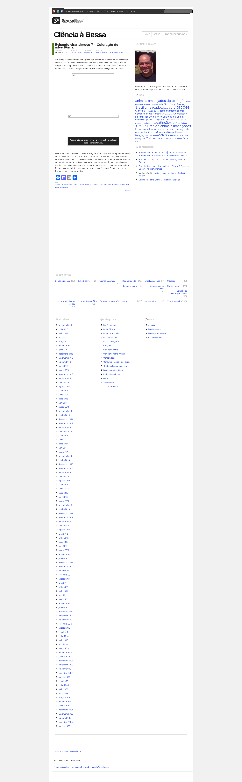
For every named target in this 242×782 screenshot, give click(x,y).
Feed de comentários (157, 333)
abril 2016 (63, 366)
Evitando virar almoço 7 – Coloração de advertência (86, 46)
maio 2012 (63, 542)
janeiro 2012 (64, 558)
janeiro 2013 (64, 509)
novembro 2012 (66, 517)
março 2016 (64, 370)
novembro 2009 (66, 664)
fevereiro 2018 (65, 325)
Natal (154, 129)
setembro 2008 (66, 722)
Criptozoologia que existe (66, 302)
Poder (137, 132)
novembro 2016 (66, 358)
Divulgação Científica (87, 301)
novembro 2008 (66, 714)
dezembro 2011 (66, 562)
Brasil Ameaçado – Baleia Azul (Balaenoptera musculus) (164, 155)
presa (101, 184)
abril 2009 (63, 693)
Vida (106, 11)
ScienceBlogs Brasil (74, 11)
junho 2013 (64, 488)
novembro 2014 (66, 423)
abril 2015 (63, 403)
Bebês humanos (62, 281)
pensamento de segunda (175, 129)
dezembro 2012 (66, 513)
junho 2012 (63, 538)
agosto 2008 (64, 726)
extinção (163, 123)
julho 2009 (63, 681)
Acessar (151, 325)
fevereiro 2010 (65, 652)
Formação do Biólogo (178, 123)
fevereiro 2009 (65, 701)
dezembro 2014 (66, 419)
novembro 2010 (66, 615)
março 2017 (64, 341)
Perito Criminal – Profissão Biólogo (164, 180)
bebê (161, 104)
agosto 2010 (64, 628)
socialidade (178, 135)
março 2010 (64, 648)
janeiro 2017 (64, 349)
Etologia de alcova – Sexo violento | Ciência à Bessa (162, 166)
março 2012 (64, 550)
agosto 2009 (64, 677)
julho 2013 (63, 484)
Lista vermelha (143, 129)
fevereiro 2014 (65, 456)
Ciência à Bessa (61, 751)
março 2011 (64, 599)
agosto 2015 (64, 386)
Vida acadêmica (174, 301)
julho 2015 (63, 390)
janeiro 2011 (64, 607)
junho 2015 (64, 394)
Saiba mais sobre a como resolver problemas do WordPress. (81, 767)
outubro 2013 (65, 472)
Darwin (172, 120)
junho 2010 (64, 636)
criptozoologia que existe (159, 120)
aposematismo (68, 184)
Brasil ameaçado (148, 107)
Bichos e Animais (101, 52)
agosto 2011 (64, 579)
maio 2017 (63, 333)
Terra (99, 11)
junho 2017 (63, 329)
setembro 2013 (65, 476)
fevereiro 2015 (65, 411)
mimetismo (81, 184)
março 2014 (64, 452)
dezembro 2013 (66, 464)
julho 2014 (63, 435)
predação (96, 184)
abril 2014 (63, 448)
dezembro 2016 (66, 354)
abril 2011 (63, 595)
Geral (124, 301)
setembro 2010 (65, 624)
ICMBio (140, 126)
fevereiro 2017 (65, 345)
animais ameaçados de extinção (160, 101)
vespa (57, 187)
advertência (59, 184)
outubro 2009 (65, 669)
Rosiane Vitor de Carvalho (150, 159)
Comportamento (129, 286)
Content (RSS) (75, 751)
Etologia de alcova (148, 123)
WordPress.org (155, 337)
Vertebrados (150, 301)
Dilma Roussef (180, 120)
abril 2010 (63, 644)
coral (75, 184)
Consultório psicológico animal (178, 292)
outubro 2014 (65, 427)
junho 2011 (63, 587)
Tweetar (128, 190)
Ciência (139, 110)
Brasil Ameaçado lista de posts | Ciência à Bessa (161, 152)
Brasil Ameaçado (152, 281)
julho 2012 (63, 534)
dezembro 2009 (66, 660)
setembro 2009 (66, 673)
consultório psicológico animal (166, 116)
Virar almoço (64, 187)
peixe (158, 129)
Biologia (180, 104)
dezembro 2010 (66, 611)
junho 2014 (64, 439)
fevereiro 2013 (65, 505)
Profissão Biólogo (166, 132)
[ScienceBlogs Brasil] (68, 23)
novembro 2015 (66, 374)
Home (147, 34)
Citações (181, 107)
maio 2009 (63, 689)
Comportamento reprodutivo (150, 113)
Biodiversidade (129, 281)
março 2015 (64, 407)
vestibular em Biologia (174, 139)
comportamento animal (172, 110)
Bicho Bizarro (170, 104)
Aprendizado (148, 104)
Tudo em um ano (155, 138)
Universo (90, 11)
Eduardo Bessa (76, 52)
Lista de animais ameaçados (169, 126)
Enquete (138, 123)
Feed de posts (154, 329)
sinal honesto (124, 184)
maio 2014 (63, 443)
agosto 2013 (64, 480)
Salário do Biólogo (152, 135)
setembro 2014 (65, 431)
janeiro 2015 (64, 415)
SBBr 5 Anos (166, 135)
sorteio (186, 135)
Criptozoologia (141, 120)
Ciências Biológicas (151, 111)
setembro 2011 (65, 575)
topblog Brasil (140, 139)
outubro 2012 (65, 521)
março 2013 (64, 501)
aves (156, 104)
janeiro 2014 (64, 460)
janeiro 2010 (64, 656)
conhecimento (170, 114)
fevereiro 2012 (65, 554)
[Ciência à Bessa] (82, 38)
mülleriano (88, 184)
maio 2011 (63, 591)
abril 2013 (63, 497)
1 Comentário (88, 52)
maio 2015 (63, 399)
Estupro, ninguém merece (150, 169)
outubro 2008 (65, 718)
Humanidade (117, 11)
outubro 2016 (65, 362)
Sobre (156, 34)
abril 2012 (63, 546)
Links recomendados (175, 34)
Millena (142, 180)
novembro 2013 (66, 468)
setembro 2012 (65, 525)
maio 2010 (63, 640)
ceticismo (164, 108)
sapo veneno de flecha (111, 184)
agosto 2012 (64, 529)
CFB (170, 108)
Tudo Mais (130, 11)
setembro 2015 (65, 382)
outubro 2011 (65, 570)
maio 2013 (63, 493)
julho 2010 (63, 632)
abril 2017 (63, 337)
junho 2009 (64, 685)
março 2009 (64, 697)
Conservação (173, 286)
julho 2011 (63, 583)
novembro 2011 (66, 566)
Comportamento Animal (115, 52)
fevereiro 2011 (65, 603)
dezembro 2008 (66, 709)
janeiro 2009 (64, 705)
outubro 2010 (65, 619)
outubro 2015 (65, 378)
